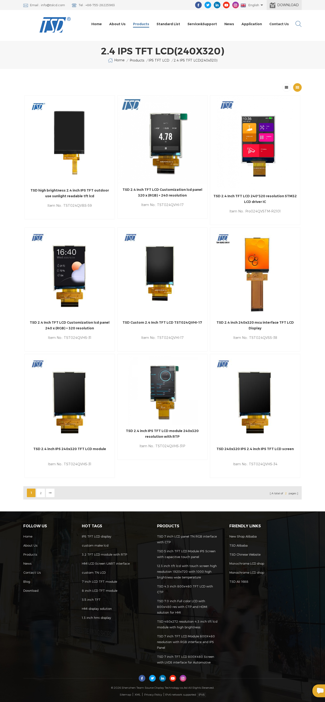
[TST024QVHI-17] (162, 140)
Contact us (279, 24)
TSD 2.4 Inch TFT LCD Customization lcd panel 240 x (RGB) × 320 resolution (69, 325)
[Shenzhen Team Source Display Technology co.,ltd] (55, 25)
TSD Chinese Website (245, 554)
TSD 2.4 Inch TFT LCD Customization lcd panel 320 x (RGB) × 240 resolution (162, 192)
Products (141, 24)
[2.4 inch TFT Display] (255, 272)
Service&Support (202, 24)
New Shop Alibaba (243, 536)
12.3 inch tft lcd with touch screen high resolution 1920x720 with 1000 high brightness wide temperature (187, 571)
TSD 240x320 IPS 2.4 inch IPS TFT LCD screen (255, 449)
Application (251, 24)
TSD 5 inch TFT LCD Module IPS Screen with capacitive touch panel (186, 554)
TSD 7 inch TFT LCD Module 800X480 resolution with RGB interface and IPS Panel (186, 641)
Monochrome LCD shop (246, 563)
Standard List (168, 24)
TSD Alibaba (238, 545)
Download (288, 5)
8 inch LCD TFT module (99, 590)
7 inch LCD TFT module (99, 581)
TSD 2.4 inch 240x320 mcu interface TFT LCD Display (255, 325)
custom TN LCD (94, 572)
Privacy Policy (153, 694)
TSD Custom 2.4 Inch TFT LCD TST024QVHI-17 (162, 322)
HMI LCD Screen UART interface (106, 563)
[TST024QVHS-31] (69, 272)
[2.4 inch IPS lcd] (69, 399)
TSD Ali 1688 (238, 581)
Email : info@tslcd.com (47, 5)
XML (138, 694)
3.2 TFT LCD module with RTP (104, 554)
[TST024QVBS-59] (69, 140)
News (229, 24)
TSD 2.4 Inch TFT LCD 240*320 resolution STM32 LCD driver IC (255, 199)
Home (96, 24)
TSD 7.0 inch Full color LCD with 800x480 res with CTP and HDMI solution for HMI (182, 606)
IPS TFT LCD (158, 60)
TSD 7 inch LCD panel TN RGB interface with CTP (187, 539)
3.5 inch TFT (91, 599)
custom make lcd (95, 545)
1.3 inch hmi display (96, 618)
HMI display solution (97, 609)
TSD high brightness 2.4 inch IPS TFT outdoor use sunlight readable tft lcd (69, 193)
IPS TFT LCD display (96, 536)
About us (117, 24)
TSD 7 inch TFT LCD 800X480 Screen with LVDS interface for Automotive (185, 659)
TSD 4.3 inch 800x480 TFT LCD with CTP (185, 589)
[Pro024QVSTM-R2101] (255, 143)
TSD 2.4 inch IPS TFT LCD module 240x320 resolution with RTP (162, 434)
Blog (26, 581)
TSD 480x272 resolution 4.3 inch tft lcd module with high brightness (187, 624)
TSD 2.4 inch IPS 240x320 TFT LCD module (69, 449)
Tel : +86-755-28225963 (97, 5)
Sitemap (125, 694)
